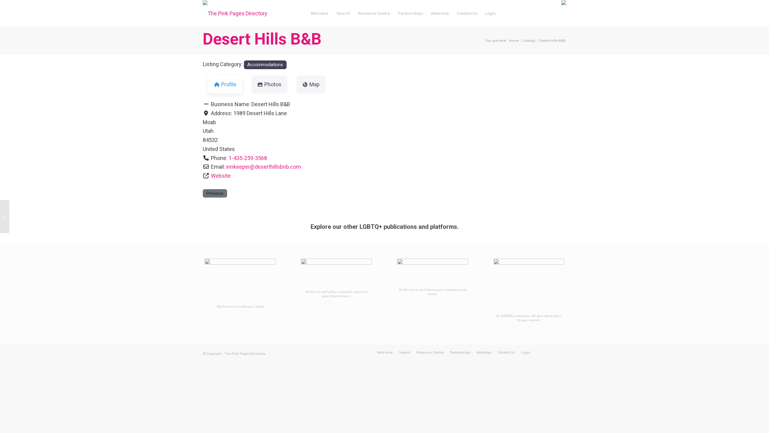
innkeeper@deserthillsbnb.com (263, 167)
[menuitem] (320, 13)
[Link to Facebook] (516, 13)
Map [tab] (314, 84)
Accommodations (265, 64)
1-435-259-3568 (248, 158)
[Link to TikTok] (534, 13)
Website (221, 176)
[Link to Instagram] (525, 13)
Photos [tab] (272, 84)
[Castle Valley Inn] (4, 216)
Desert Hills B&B (262, 38)
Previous (214, 193)
